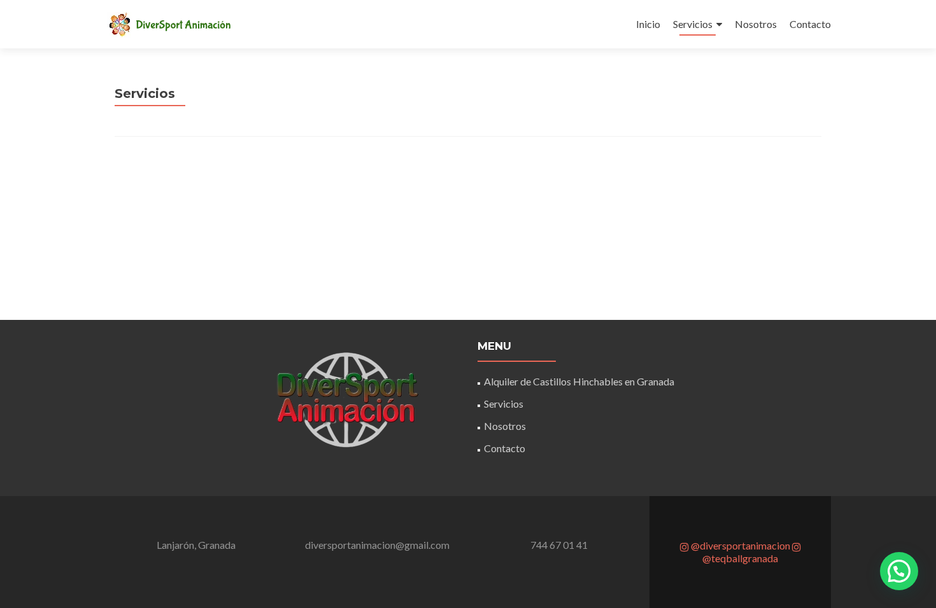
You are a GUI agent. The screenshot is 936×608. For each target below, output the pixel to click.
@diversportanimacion (739, 545)
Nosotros (756, 24)
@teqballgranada (740, 558)
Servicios (693, 24)
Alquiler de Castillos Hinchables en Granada (579, 381)
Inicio (648, 24)
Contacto (810, 24)
